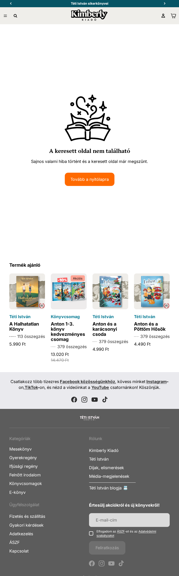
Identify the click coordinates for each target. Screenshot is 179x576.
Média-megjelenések (109, 476)
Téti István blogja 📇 (108, 487)
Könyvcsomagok (25, 483)
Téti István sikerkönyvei (89, 3)
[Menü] (5, 15)
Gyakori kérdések (26, 524)
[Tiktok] (105, 399)
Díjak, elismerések (106, 467)
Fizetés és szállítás (27, 516)
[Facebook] (74, 399)
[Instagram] (84, 399)
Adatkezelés (21, 533)
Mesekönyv (20, 449)
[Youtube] (94, 399)
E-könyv (17, 492)
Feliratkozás (107, 547)
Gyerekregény (23, 457)
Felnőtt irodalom (25, 474)
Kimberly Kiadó (104, 450)
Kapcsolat (19, 551)
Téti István (99, 459)
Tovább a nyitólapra (89, 179)
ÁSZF (14, 542)
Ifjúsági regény (23, 466)
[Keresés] (15, 16)
